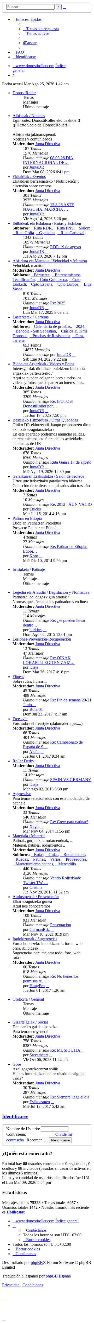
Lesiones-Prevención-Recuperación (42, 639)
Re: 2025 (57, 303)
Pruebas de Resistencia (51, 336)
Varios (55, 859)
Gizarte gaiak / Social (30, 1022)
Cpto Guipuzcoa (53, 279)
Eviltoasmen (40, 1102)
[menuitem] (41, 29)
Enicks (35, 509)
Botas (38, 854)
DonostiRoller (24, 93)
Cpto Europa (68, 284)
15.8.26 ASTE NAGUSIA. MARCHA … (48, 207)
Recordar (35, 1140)
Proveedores (76, 859)
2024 (80, 326)
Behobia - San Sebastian (36, 331)
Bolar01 (36, 709)
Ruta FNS (65, 228)
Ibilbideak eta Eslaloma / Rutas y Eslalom (47, 223)
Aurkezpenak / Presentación (36, 896)
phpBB (37, 1262)
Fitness (18, 676)
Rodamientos (74, 854)
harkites (36, 630)
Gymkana (47, 233)
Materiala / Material (29, 836)
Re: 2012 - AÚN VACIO (71, 504)
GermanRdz (40, 929)
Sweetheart (39, 1055)
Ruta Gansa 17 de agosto (70, 462)
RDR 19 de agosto (65, 247)
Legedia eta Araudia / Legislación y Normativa (51, 592)
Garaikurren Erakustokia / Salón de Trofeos (48, 476)
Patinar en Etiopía (27, 518)
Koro (34, 556)
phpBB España (58, 1276)
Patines (39, 859)
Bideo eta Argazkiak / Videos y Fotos (43, 364)
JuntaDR (37, 167)
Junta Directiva (47, 144)
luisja (34, 667)
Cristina (36, 887)
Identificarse (15, 1116)
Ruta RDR (43, 228)
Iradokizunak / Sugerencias (35, 939)
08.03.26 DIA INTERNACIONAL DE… (48, 160)
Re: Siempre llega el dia (69, 1097)
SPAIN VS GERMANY (70, 779)
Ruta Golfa (25, 233)
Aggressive (22, 793)
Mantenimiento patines (34, 864)
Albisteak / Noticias (29, 115)
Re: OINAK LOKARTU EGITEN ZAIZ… (49, 660)
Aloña (34, 751)
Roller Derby (23, 761)
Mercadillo (67, 864)
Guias (53, 854)
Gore (17, 1064)
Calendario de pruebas (52, 326)
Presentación (60, 925)
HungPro (37, 985)
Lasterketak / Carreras (31, 317)
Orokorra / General (28, 999)
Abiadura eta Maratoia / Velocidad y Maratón (50, 261)
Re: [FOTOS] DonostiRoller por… (48, 403)
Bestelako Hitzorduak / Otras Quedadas (45, 420)
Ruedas (22, 859)
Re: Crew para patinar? (69, 822)
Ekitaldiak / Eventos (29, 176)
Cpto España (41, 284)
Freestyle (20, 719)
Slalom (84, 228)
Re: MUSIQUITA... (67, 1050)
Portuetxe (42, 275)
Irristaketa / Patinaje (29, 569)
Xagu (34, 826)
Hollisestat (16, 1212)
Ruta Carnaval (72, 233)
